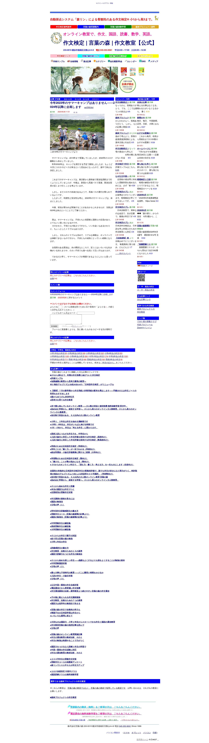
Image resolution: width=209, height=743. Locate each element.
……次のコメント (123, 253)
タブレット (136, 732)
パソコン (147, 732)
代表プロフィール (145, 324)
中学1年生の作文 (98, 356)
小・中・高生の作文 (146, 289)
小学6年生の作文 (79, 356)
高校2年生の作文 (96, 359)
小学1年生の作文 (58, 353)
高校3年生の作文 (114, 359)
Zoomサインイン (144, 327)
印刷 (155, 732)
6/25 (117, 170)
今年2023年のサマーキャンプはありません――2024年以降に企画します (82, 105)
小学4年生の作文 (113, 353)
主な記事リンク (144, 299)
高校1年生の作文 (78, 359)
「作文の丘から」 (108, 362)
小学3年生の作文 (95, 353)
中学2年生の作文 (118, 356)
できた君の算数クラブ (147, 321)
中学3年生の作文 (59, 359)
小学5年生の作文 (59, 356)
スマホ (127, 732)
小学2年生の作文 (76, 353)
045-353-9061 (125, 726)
